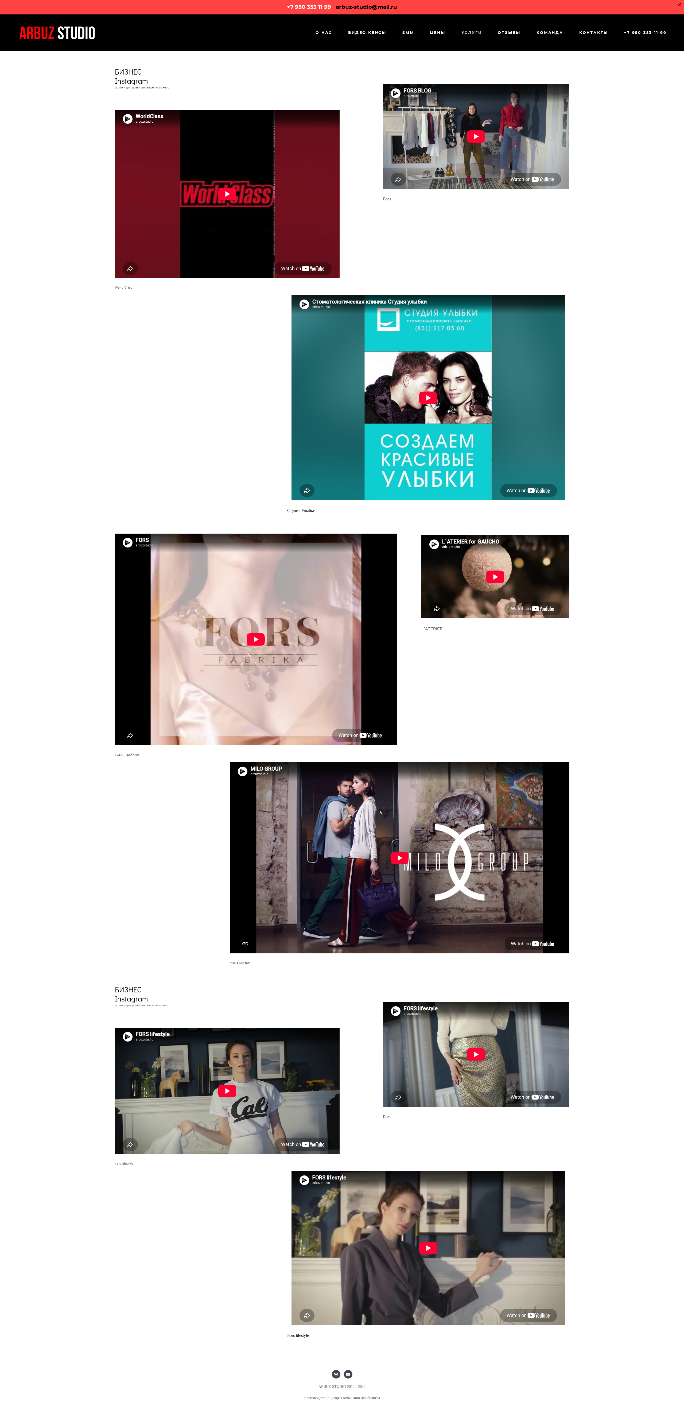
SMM (408, 33)
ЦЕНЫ (437, 33)
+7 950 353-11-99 (645, 33)
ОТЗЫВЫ (509, 33)
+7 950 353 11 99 (309, 7)
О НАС (324, 33)
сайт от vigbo (342, 1412)
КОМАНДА (550, 33)
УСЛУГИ (471, 33)
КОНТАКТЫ (593, 33)
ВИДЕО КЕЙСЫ (367, 33)
